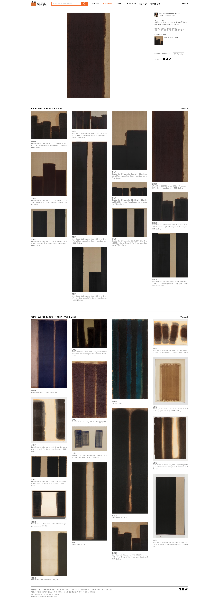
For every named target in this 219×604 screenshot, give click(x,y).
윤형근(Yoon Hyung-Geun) (169, 13)
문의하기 (84, 590)
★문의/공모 (143, 4)
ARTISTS (95, 4)
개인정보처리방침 (63, 590)
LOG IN (185, 4)
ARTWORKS (107, 4)
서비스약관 (75, 590)
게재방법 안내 (155, 4)
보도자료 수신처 (107, 590)
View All (184, 108)
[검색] (84, 4)
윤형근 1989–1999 (171, 38)
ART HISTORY (130, 4)
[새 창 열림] (164, 59)
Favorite (180, 54)
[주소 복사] (170, 59)
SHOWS (119, 4)
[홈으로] (39, 2)
